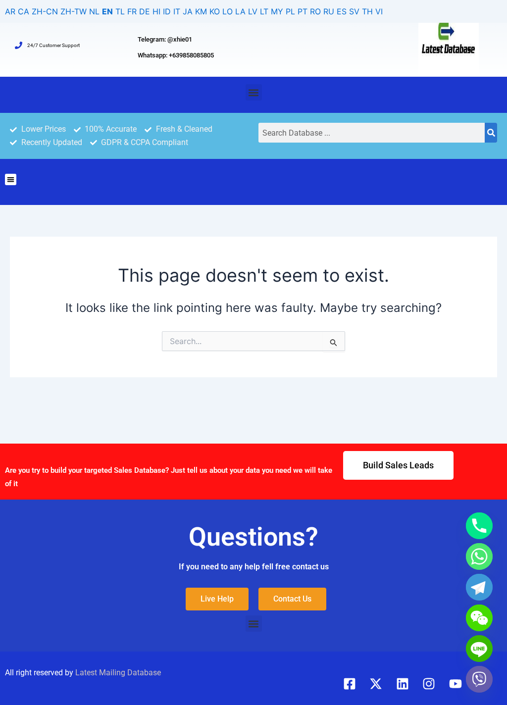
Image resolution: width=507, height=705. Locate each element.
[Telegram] (479, 587)
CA (23, 11)
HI (156, 11)
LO (227, 11)
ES (342, 11)
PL (290, 11)
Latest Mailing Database (118, 672)
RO (315, 11)
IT (176, 11)
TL (120, 11)
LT (264, 11)
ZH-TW (73, 11)
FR (132, 11)
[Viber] (479, 679)
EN (107, 11)
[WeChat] (479, 617)
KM (201, 11)
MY (277, 11)
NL (94, 11)
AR (10, 11)
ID (167, 11)
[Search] (491, 133)
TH (367, 11)
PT (302, 11)
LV (252, 11)
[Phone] (479, 525)
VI (379, 11)
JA (188, 11)
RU (328, 11)
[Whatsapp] (479, 556)
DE (144, 11)
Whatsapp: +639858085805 (176, 55)
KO (214, 11)
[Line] (479, 648)
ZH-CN (45, 11)
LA (240, 11)
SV (354, 11)
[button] (254, 92)
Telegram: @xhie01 (165, 39)
